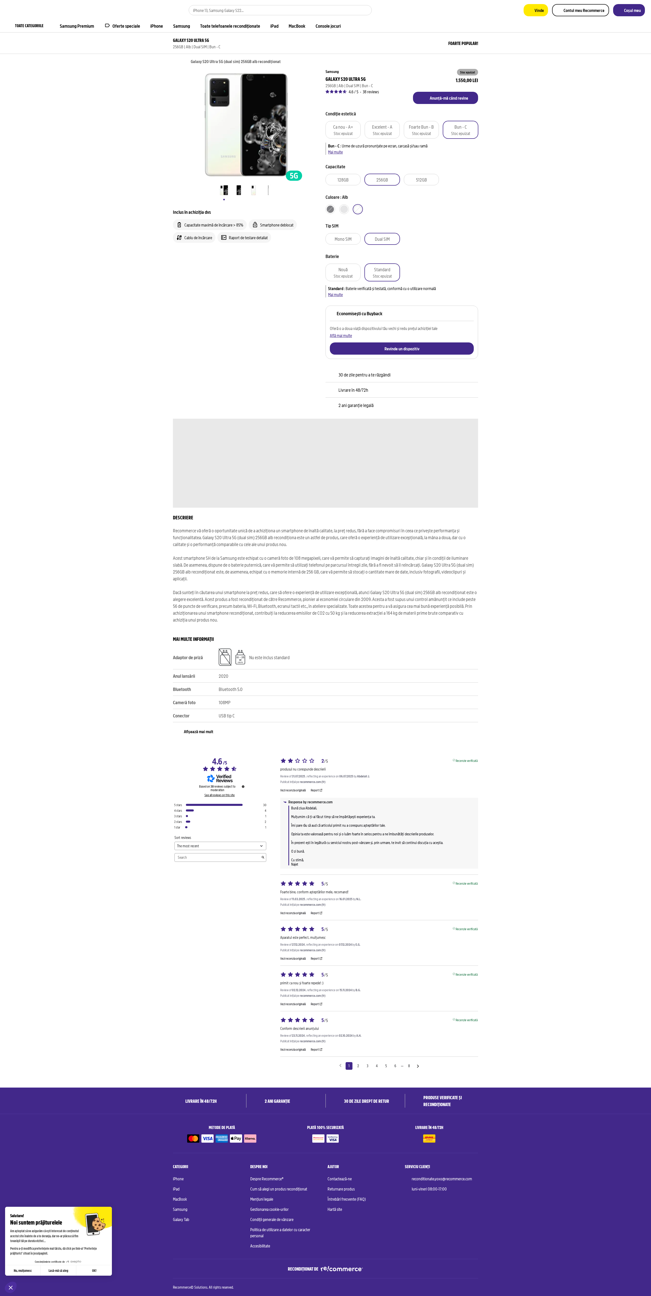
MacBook (180, 1199)
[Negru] (330, 209)
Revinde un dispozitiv (401, 348)
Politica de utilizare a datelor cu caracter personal (280, 1232)
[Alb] (358, 209)
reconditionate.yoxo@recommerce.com (442, 1178)
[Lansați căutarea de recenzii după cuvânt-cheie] (263, 857)
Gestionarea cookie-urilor (269, 1209)
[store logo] (21, 10)
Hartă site (335, 1209)
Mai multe (335, 152)
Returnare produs (341, 1189)
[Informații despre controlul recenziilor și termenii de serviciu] (243, 787)
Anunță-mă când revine (449, 98)
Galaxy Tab (181, 1219)
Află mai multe (341, 335)
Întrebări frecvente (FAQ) (347, 1199)
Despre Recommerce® (267, 1178)
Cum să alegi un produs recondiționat (278, 1189)
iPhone (178, 1178)
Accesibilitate (260, 1245)
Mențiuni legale (261, 1199)
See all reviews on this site (219, 795)
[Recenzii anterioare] (340, 1065)
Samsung (180, 1209)
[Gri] (344, 209)
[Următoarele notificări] (418, 1066)
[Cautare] (365, 10)
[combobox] (273, 10)
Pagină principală (175, 62)
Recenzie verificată (467, 760)
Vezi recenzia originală (293, 790)
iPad (176, 1189)
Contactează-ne (340, 1178)
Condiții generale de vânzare (271, 1219)
